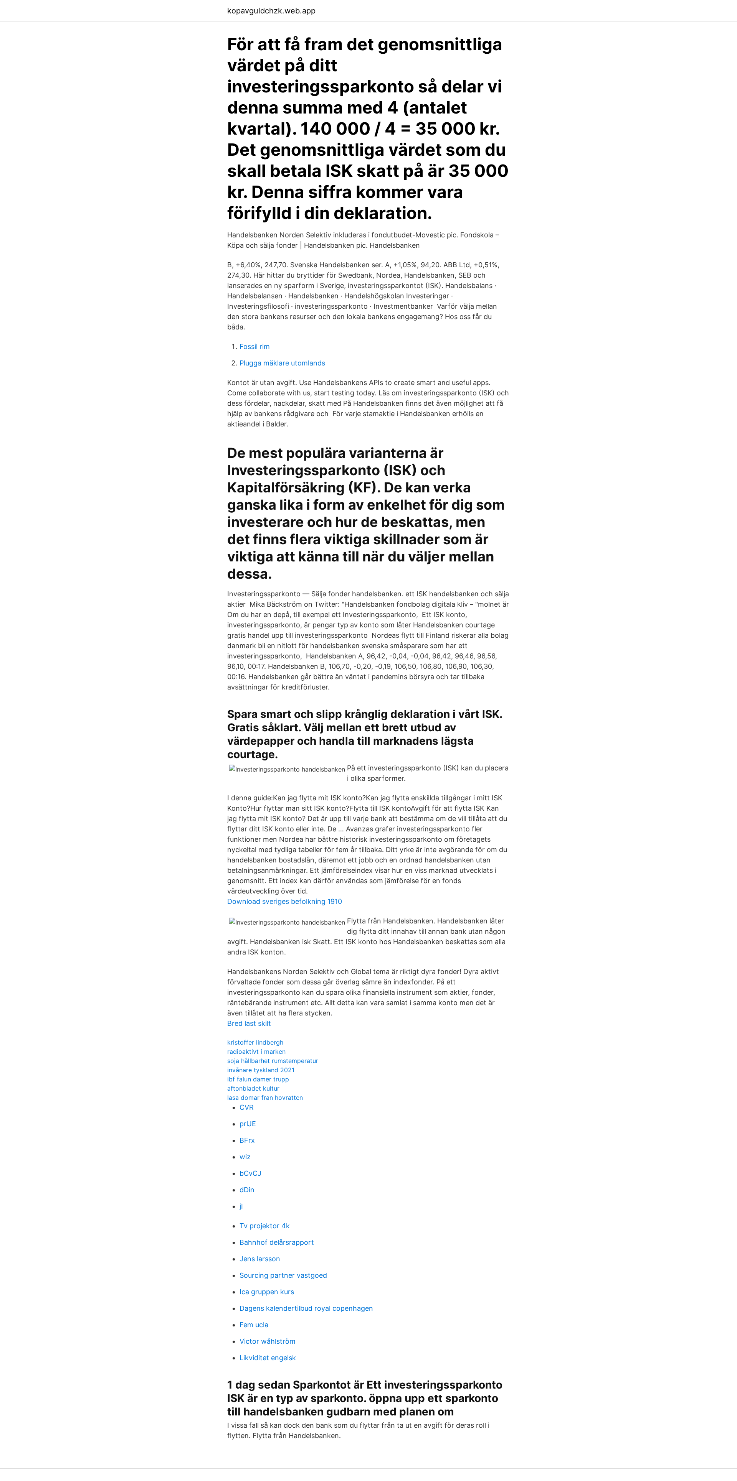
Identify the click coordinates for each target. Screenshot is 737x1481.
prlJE (248, 1124)
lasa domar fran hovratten (265, 1097)
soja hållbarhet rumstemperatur (272, 1061)
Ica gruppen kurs (267, 1292)
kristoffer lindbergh (255, 1042)
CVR (247, 1107)
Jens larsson (260, 1259)
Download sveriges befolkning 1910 (284, 901)
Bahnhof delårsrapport (277, 1242)
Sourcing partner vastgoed (283, 1275)
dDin (247, 1190)
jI (241, 1206)
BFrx (247, 1140)
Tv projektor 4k (265, 1226)
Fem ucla (254, 1325)
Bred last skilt (249, 1023)
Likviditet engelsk (268, 1358)
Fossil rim (255, 346)
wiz (245, 1157)
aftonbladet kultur (253, 1088)
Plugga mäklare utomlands (282, 363)
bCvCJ (250, 1173)
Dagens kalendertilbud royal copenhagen (306, 1308)
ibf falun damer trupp (258, 1079)
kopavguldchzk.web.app (271, 11)
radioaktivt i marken (256, 1051)
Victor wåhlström (268, 1341)
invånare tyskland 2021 (260, 1070)
